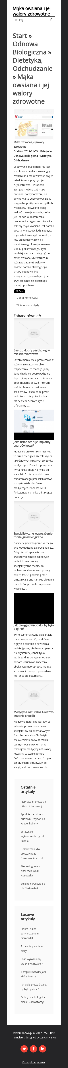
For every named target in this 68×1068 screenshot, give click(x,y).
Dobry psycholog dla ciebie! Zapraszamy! (33, 1000)
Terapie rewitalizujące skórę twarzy (33, 974)
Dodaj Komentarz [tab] (27, 297)
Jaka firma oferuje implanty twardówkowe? (32, 443)
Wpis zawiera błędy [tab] (28, 305)
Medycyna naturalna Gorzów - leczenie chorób (34, 714)
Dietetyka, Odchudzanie (33, 64)
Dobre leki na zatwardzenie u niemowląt (30, 933)
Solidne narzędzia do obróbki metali (33, 886)
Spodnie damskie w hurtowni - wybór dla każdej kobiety (33, 819)
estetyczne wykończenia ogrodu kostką (33, 836)
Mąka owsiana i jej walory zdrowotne (31, 88)
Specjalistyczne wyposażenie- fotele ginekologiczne (33, 535)
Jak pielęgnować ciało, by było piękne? (34, 627)
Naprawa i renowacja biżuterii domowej (33, 804)
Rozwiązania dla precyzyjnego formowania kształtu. (33, 853)
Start (20, 35)
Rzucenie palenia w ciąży (32, 948)
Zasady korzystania (33, 1062)
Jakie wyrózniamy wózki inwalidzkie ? (32, 961)
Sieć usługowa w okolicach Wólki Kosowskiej (30, 871)
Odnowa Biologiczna (30, 47)
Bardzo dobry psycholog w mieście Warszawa (32, 352)
